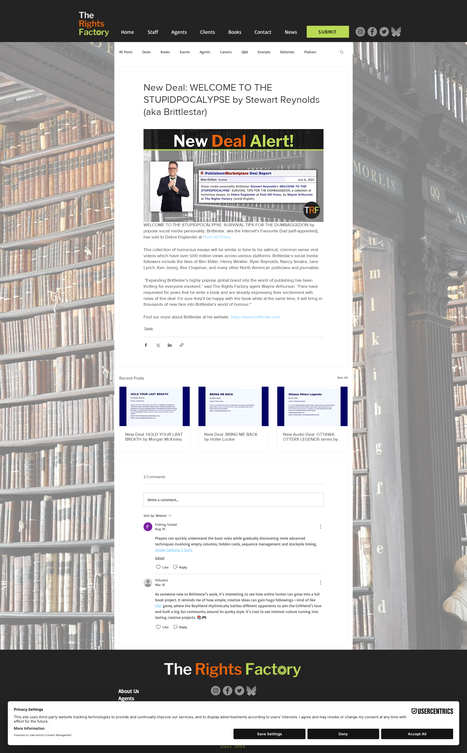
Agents (205, 52)
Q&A (245, 52)
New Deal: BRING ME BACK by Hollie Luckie (231, 437)
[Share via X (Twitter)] (157, 345)
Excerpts (264, 52)
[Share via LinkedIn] (169, 345)
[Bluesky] (396, 31)
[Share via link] (181, 345)
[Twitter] (384, 31)
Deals (146, 52)
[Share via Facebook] (146, 345)
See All (342, 377)
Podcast (310, 52)
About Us (128, 691)
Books (165, 52)
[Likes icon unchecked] (158, 567)
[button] (341, 52)
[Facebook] (372, 31)
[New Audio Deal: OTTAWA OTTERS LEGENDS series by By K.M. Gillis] (312, 406)
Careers (226, 52)
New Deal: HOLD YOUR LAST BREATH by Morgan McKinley (154, 437)
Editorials (287, 52)
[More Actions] (320, 527)
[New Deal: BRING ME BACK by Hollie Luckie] (233, 406)
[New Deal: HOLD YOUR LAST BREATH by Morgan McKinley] (154, 406)
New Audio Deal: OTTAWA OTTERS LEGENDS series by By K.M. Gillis (310, 437)
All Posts (126, 52)
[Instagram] (360, 31)
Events (185, 52)
